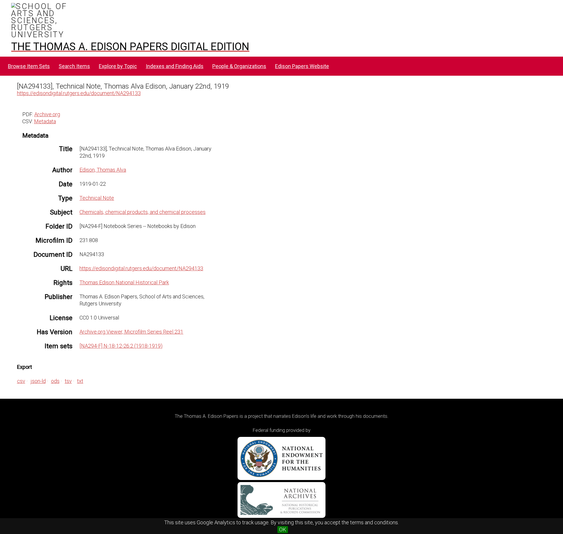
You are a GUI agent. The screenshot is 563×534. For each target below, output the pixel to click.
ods (55, 381)
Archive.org (47, 114)
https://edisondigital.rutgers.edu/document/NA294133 (79, 93)
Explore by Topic (118, 66)
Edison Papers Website (302, 66)
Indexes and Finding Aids (175, 66)
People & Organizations (239, 66)
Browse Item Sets (29, 66)
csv (21, 381)
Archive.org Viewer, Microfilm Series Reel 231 (131, 332)
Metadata (45, 121)
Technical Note (96, 198)
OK (282, 529)
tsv (68, 381)
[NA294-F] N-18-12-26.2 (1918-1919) (120, 346)
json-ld (38, 381)
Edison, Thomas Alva (102, 170)
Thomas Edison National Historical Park (124, 282)
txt (80, 381)
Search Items (74, 66)
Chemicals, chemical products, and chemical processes (142, 212)
